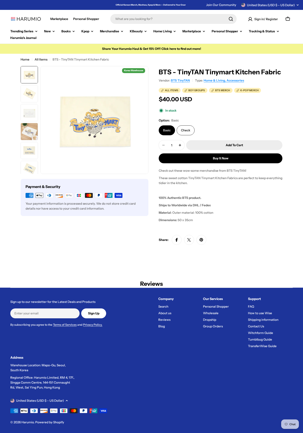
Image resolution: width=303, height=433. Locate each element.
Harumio (27, 422)
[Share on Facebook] (177, 240)
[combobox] (173, 19)
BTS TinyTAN (180, 80)
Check (185, 130)
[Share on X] (189, 240)
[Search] (230, 18)
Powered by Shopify (49, 422)
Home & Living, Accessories (224, 80)
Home (25, 59)
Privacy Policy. (92, 325)
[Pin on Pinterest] (201, 240)
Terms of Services (65, 325)
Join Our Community (221, 5)
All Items (41, 59)
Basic (167, 130)
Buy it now (220, 158)
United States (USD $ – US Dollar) (271, 5)
